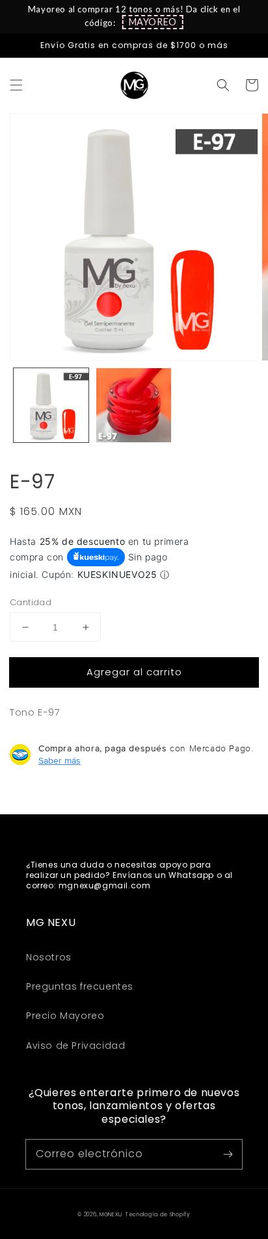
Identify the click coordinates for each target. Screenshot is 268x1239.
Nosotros (49, 957)
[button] (152, 22)
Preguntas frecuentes (79, 986)
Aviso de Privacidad (75, 1045)
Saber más (59, 760)
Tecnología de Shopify (158, 1214)
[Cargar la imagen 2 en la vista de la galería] (134, 406)
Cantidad (30, 602)
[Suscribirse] (227, 1154)
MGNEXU (111, 1214)
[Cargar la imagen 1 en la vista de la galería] (51, 406)
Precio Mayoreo (65, 1015)
